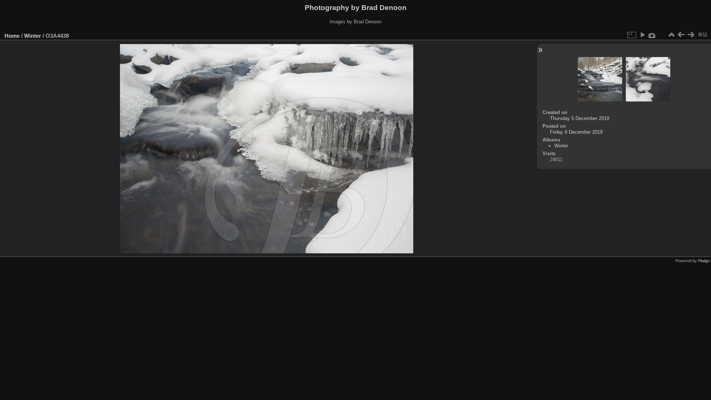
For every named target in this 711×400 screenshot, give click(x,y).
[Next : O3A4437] (690, 35)
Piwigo (704, 261)
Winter (32, 36)
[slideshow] (642, 35)
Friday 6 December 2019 (576, 132)
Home (12, 36)
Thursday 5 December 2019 (579, 118)
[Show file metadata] (652, 35)
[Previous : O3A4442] (681, 35)
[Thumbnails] (671, 35)
